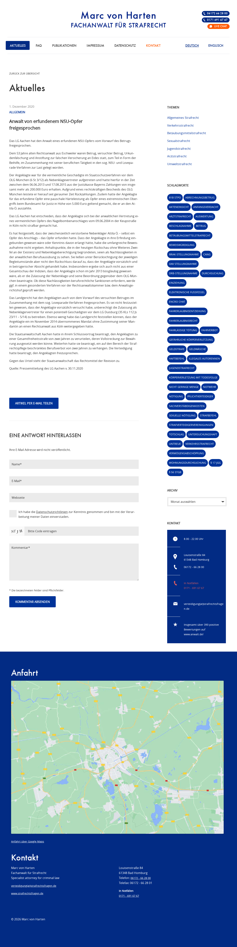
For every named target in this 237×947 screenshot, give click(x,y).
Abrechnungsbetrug (200, 197)
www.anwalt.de (193, 634)
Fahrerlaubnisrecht (183, 320)
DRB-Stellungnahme (183, 273)
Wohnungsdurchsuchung (187, 462)
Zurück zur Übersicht (24, 73)
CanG (207, 254)
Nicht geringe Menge (184, 387)
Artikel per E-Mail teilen (34, 403)
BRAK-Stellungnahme (184, 254)
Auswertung (204, 216)
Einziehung (177, 282)
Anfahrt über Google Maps (27, 841)
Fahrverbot (209, 330)
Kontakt (153, 45)
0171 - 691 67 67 (194, 588)
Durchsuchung (212, 273)
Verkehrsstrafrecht (180, 125)
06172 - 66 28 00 (194, 567)
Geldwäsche (197, 349)
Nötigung (176, 396)
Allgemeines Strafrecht (183, 118)
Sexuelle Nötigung (182, 415)
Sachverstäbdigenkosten (187, 406)
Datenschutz (125, 45)
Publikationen (64, 45)
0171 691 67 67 (217, 20)
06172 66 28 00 (217, 13)
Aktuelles (18, 45)
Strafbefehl (208, 415)
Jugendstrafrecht (179, 149)
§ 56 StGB (175, 472)
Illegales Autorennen (204, 358)
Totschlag (176, 434)
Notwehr (209, 387)
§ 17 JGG (216, 462)
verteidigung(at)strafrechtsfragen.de (33, 886)
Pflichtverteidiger (200, 396)
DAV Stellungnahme (183, 264)
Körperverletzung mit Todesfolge (193, 377)
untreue (175, 444)
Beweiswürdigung (181, 245)
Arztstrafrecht (177, 156)
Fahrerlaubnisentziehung (187, 311)
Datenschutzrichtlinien (52, 512)
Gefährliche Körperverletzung (191, 339)
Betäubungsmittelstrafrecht (186, 133)
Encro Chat (177, 301)
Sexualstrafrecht (178, 141)
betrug (201, 226)
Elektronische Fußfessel (187, 292)
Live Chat (220, 26)
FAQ (39, 45)
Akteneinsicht (179, 207)
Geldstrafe (177, 349)
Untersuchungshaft (202, 434)
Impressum (95, 45)
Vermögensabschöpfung (186, 453)
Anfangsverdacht (205, 207)
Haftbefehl (176, 358)
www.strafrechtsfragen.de (27, 893)
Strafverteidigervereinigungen (191, 425)
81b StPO (175, 197)
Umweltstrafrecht (179, 164)
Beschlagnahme (180, 226)
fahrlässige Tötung (183, 330)
